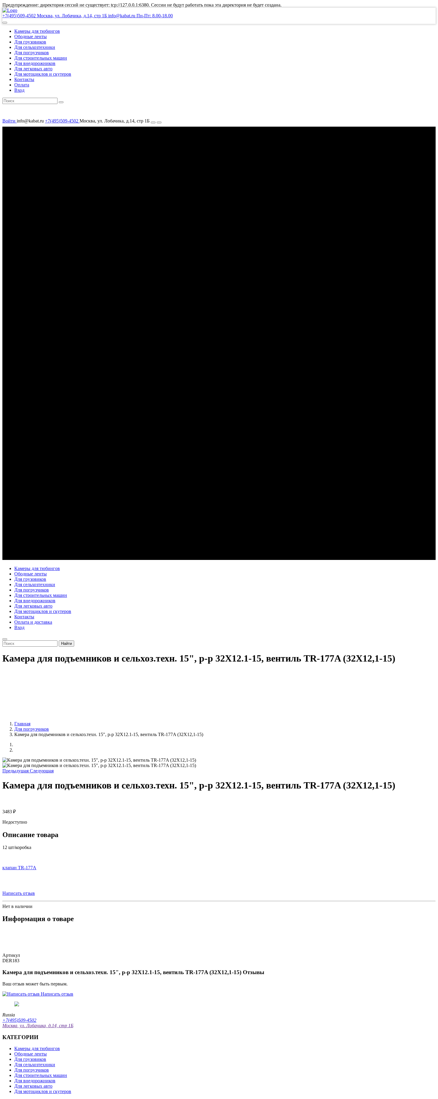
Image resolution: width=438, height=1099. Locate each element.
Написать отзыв (18, 893)
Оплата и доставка (33, 622)
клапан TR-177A (19, 867)
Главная (22, 723)
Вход (19, 90)
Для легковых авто (33, 68)
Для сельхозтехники (34, 47)
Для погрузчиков (31, 52)
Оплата (21, 84)
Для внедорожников (34, 63)
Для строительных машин (40, 57)
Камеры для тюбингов (37, 31)
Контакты (24, 79)
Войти (9, 120)
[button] (4, 23)
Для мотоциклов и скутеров (42, 74)
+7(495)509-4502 (62, 120)
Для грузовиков (30, 41)
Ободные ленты (30, 36)
